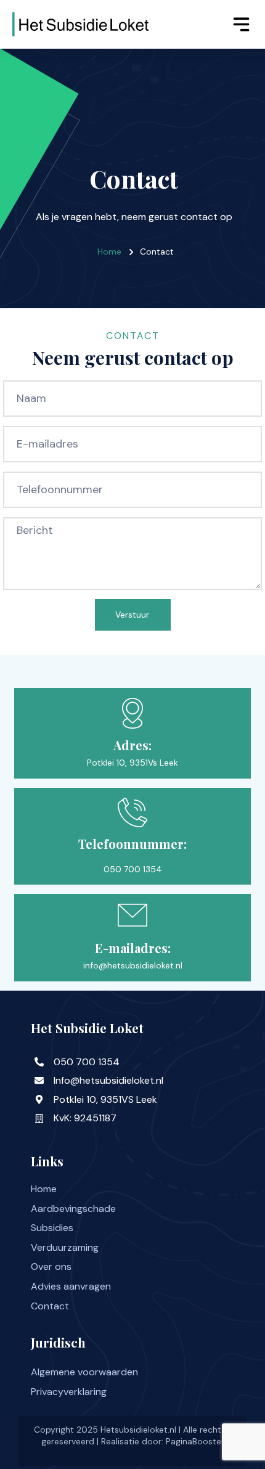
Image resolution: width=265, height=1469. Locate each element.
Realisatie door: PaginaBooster (162, 1441)
